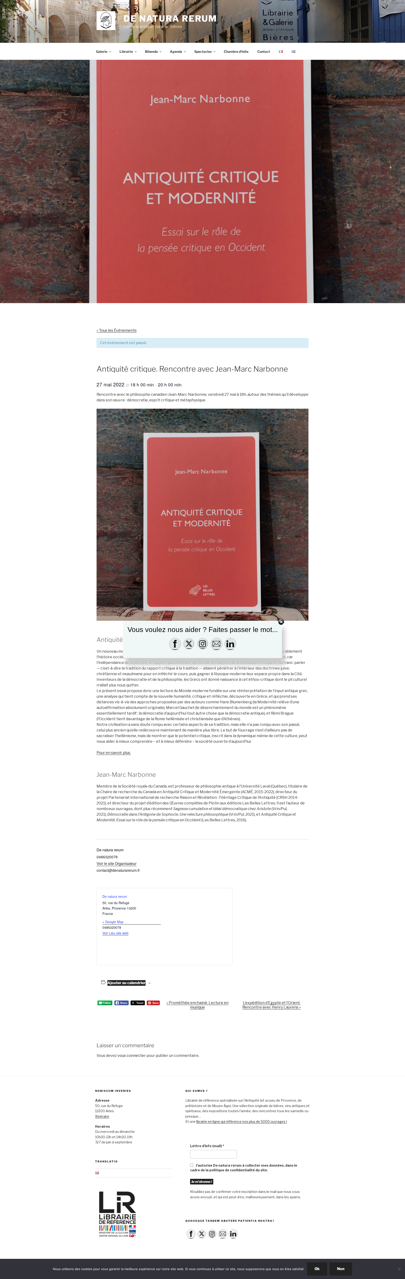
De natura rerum (170, 18)
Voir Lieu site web (115, 933)
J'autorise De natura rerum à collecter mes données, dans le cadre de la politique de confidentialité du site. (243, 1167)
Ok (317, 1269)
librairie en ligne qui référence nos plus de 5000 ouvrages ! (241, 1121)
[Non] (399, 1269)
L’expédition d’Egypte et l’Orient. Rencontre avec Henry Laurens (271, 1005)
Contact (263, 51)
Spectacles (203, 51)
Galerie (101, 51)
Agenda (176, 51)
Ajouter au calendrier (126, 983)
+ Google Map (113, 921)
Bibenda (151, 51)
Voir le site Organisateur (116, 863)
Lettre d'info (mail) (207, 1146)
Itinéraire (102, 1116)
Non (341, 1269)
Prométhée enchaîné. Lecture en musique (197, 1005)
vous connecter (131, 1055)
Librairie (126, 51)
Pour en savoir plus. (114, 752)
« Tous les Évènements (117, 330)
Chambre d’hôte (236, 51)
